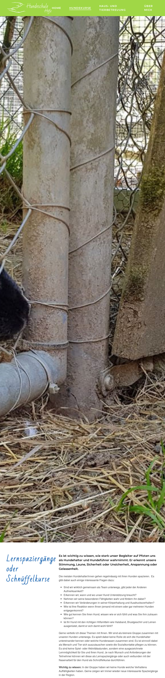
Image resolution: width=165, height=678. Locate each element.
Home (56, 8)
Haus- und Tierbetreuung (112, 8)
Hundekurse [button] (80, 8)
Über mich (148, 8)
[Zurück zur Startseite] (29, 8)
